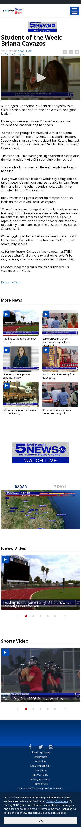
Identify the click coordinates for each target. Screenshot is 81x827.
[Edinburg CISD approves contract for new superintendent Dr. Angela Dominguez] (21, 359)
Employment (40, 756)
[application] (40, 78)
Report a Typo (11, 282)
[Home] (25, 11)
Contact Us (40, 770)
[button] (40, 78)
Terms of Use (40, 784)
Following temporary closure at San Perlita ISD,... (20, 411)
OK (41, 820)
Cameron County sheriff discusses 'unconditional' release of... (56, 342)
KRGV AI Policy (40, 775)
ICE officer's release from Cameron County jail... (56, 411)
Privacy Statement (40, 779)
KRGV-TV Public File (40, 765)
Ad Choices (40, 761)
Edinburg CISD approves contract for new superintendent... (16, 378)
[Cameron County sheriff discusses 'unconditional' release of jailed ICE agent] (60, 323)
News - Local (25, 51)
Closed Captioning (40, 752)
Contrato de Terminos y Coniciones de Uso (40, 788)
